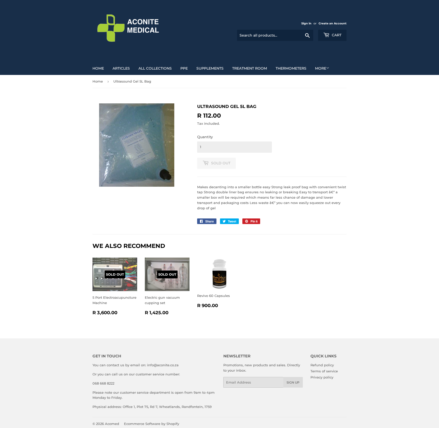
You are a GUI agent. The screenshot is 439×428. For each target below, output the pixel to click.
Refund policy (322, 365)
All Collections (155, 68)
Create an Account (333, 23)
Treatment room (249, 68)
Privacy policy (321, 377)
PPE (184, 68)
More (320, 68)
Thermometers (291, 68)
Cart (336, 35)
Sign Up (293, 382)
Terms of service (324, 371)
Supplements (210, 68)
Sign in (306, 23)
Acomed (112, 424)
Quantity (205, 137)
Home (98, 68)
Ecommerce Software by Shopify (151, 424)
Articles (121, 68)
